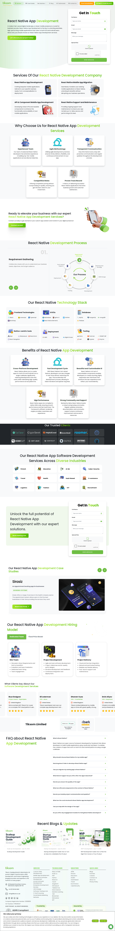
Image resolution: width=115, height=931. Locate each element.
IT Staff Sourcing (38, 893)
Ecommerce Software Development (40, 878)
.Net (53, 894)
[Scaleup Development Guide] (21, 837)
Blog (52, 3)
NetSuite (36, 897)
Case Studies (31, 3)
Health (73, 878)
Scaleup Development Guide (16, 852)
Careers (92, 876)
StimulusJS (55, 886)
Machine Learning (57, 892)
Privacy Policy (94, 882)
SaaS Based (74, 880)
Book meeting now (19, 536)
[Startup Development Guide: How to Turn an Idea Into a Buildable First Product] (57, 837)
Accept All (103, 921)
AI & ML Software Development (38, 882)
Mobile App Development (41, 875)
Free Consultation (87, 3)
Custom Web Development (37, 872)
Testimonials (61, 3)
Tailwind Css (56, 888)
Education (74, 876)
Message (73, 32)
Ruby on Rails (56, 871)
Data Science (56, 890)
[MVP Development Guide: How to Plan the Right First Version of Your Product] (94, 837)
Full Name (74, 17)
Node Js (54, 874)
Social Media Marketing (40, 895)
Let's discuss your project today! (22, 38)
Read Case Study (21, 607)
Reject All (95, 921)
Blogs (91, 871)
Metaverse (55, 898)
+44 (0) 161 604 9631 (14, 889)
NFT (53, 900)
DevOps (35, 887)
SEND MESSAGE (89, 60)
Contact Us (73, 3)
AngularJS (55, 884)
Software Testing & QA (40, 891)
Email (73, 25)
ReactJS (54, 880)
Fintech (73, 874)
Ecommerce (74, 884)
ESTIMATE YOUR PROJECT (104, 3)
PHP (53, 876)
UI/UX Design (37, 889)
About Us (92, 880)
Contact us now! (17, 225)
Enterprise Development (41, 885)
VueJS (54, 882)
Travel (73, 882)
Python (54, 878)
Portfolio (92, 874)
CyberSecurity (75, 886)
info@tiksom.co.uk (14, 894)
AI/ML (72, 871)
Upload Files (74, 42)
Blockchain (55, 896)
